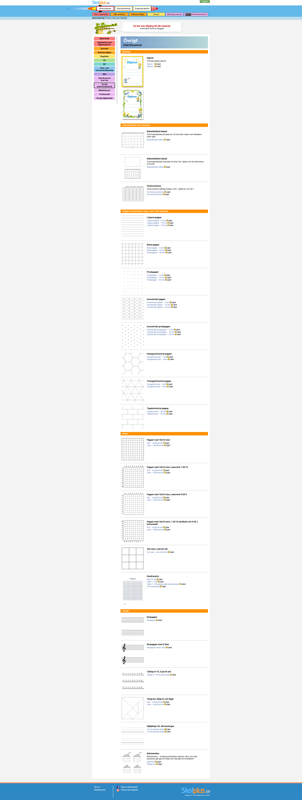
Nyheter (124, 18)
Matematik (104, 38)
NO (104, 64)
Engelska (104, 56)
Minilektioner (104, 90)
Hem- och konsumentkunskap (104, 69)
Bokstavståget (137, 14)
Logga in (204, 1)
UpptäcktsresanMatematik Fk (104, 43)
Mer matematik (101, 14)
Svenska (104, 48)
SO (104, 60)
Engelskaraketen (142, 8)
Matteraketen (105, 8)
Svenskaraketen (124, 8)
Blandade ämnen (174, 14)
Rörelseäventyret (196, 14)
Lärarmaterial (98, 18)
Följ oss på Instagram (129, 790)
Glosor (156, 14)
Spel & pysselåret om (104, 79)
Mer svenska (119, 14)
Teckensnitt (104, 94)
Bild (104, 74)
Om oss (116, 18)
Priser (108, 18)
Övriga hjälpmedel (104, 98)
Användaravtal (99, 790)
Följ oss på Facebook (129, 787)
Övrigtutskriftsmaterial (104, 85)
